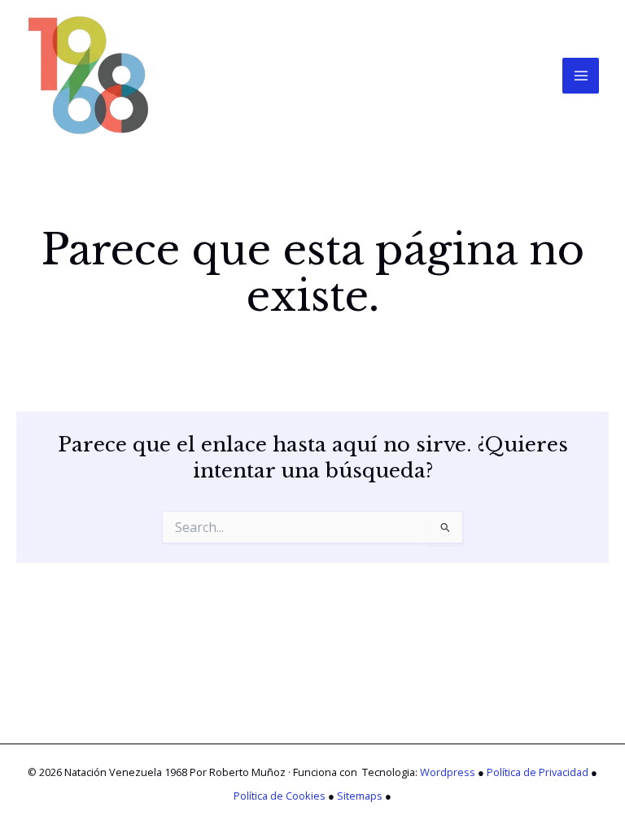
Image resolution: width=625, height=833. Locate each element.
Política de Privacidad (537, 772)
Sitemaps (359, 795)
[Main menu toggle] (580, 76)
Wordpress (447, 772)
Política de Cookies (280, 795)
